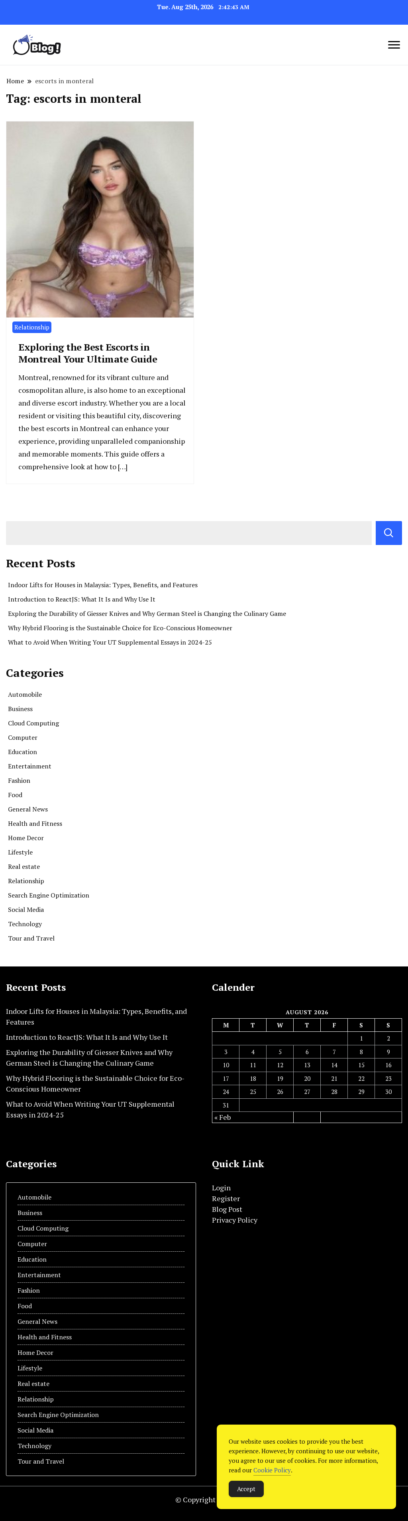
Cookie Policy (272, 1470)
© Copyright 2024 (204, 1499)
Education (22, 751)
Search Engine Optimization (48, 895)
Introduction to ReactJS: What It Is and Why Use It (81, 599)
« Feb (222, 1117)
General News (28, 809)
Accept (246, 1489)
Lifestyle (20, 852)
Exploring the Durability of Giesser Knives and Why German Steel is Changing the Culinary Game (147, 613)
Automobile (25, 694)
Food (15, 794)
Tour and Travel (31, 938)
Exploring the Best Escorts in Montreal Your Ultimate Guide (87, 353)
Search (389, 533)
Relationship (31, 327)
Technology (25, 923)
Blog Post (227, 1209)
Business (20, 708)
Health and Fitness (35, 823)
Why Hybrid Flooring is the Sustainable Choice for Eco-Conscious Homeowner (120, 627)
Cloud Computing (33, 723)
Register (226, 1198)
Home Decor (26, 837)
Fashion (19, 780)
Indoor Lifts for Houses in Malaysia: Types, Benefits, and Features (103, 584)
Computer (22, 737)
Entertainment (29, 766)
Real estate (24, 866)
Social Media (26, 909)
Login (221, 1187)
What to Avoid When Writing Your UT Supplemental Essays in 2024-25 (110, 642)
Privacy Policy (234, 1220)
